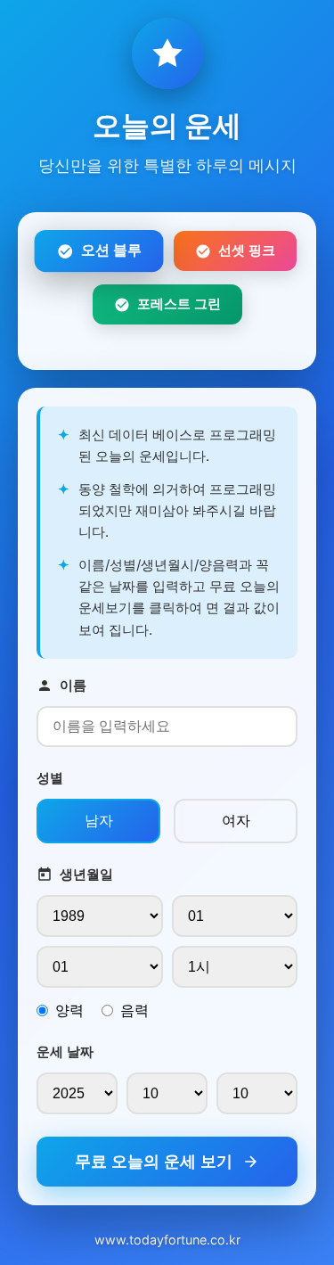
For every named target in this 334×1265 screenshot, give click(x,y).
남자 (99, 820)
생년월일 (86, 874)
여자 (236, 820)
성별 (50, 777)
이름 (73, 685)
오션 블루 (111, 250)
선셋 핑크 (246, 250)
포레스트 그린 (179, 303)
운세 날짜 (65, 1051)
